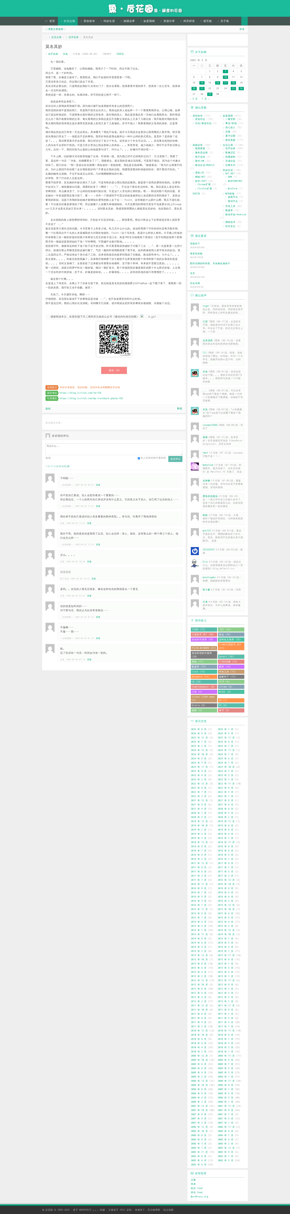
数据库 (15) (199, 666)
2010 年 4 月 (199, 1047)
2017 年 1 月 (199, 880)
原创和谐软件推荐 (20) (202, 655)
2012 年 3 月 (225, 997)
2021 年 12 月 (199, 800)
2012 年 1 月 (225, 1001)
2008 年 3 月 (225, 1097)
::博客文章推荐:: (55, 29)
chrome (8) (225, 686)
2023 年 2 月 (199, 779)
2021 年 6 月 (225, 804)
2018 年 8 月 (225, 846)
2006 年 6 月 (199, 1139)
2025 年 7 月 (199, 741)
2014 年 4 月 (199, 947)
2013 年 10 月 (199, 959)
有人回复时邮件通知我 (153, 457)
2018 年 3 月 (225, 854)
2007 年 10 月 (199, 1110)
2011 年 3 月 (225, 1022)
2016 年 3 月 (199, 901)
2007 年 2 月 (199, 1122)
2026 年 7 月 (225, 729)
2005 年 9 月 (225, 1152)
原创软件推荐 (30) (203, 639)
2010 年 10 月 (199, 1034)
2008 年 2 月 (199, 1101)
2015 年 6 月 (225, 917)
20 (194, 88)
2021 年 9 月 (225, 800)
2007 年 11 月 (226, 1106)
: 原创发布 (88, 21)
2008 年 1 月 (225, 1101)
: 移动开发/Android (234, 214)
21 (202, 88)
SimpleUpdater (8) (203, 686)
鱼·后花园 (47, 1209)
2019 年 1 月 (225, 838)
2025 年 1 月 (225, 746)
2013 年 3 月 (225, 972)
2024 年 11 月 (226, 750)
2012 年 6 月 (199, 993)
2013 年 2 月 (199, 976)
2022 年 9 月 (199, 788)
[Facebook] (232, 40)
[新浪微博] (193, 40)
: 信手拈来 (72, 37)
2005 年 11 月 (199, 1152)
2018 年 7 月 (199, 850)
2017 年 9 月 (225, 863)
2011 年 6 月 (199, 1018)
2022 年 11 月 (226, 783)
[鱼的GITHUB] (203, 40)
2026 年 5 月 (225, 733)
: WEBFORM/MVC (234, 181)
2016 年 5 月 (199, 896)
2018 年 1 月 (225, 859)
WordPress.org (199, 1196)
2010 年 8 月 (199, 1039)
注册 (193, 1180)
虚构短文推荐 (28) (230, 639)
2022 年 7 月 (199, 792)
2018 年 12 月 (199, 842)
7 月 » (205, 98)
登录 (242, 29)
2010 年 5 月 (225, 1043)
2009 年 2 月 (199, 1076)
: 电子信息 (198, 156)
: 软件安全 (229, 226)
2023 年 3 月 (225, 775)
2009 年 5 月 (225, 1068)
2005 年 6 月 (199, 1160)
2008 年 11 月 (226, 1081)
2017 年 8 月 (199, 867)
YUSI (122, 1209)
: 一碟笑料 (229, 119)
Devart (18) (226, 656)
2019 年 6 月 (225, 829)
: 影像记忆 (229, 152)
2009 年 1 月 (225, 1076)
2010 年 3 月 (225, 1047)
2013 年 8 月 (199, 963)
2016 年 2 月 (225, 901)
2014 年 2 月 (199, 951)
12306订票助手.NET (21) (230, 646)
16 (217, 82)
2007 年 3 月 (225, 1118)
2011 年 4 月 (199, 1022)
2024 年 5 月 (199, 758)
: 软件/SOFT (199, 181)
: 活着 (226, 131)
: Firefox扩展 (203, 188)
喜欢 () (114, 370)
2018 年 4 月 (199, 854)
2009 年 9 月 (225, 1060)
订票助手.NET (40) (203, 634)
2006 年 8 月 (199, 1135)
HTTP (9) (224, 681)
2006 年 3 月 (199, 1143)
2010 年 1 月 (225, 1051)
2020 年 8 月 (225, 808)
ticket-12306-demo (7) (203, 698)
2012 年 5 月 (225, 993)
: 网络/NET (199, 176)
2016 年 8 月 (225, 888)
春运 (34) (225, 634)
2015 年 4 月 (225, 921)
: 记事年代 (229, 165)
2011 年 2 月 (199, 1026)
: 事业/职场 (230, 123)
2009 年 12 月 (199, 1055)
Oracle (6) (198, 705)
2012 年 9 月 (225, 984)
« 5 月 (194, 98)
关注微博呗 (154, 1209)
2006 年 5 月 (225, 1139)
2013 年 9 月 (225, 959)
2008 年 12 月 (199, 1081)
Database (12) (200, 676)
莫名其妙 (53, 46)
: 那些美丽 (229, 140)
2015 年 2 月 (225, 926)
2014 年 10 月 (226, 934)
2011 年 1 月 (225, 1026)
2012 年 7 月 (225, 988)
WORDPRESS (89, 1209)
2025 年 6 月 (225, 741)
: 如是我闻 (147, 21)
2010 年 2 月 (199, 1051)
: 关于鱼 (223, 21)
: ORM (228, 176)
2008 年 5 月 (225, 1093)
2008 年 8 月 (199, 1089)
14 (202, 82)
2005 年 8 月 (199, 1156)
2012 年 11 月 (226, 980)
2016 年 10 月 (226, 884)
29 (209, 94)
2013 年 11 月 (226, 955)
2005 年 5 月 (225, 1160)
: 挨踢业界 (127, 21)
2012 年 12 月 (199, 980)
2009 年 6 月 (199, 1068)
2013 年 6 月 (199, 968)
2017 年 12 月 (199, 863)
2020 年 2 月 (225, 817)
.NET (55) (225, 629)
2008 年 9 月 (225, 1085)
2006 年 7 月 (225, 1135)
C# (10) (196, 681)
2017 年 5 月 (225, 871)
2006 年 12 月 (199, 1127)
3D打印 (196, 193)
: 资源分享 (167, 21)
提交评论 (175, 458)
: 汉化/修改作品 (202, 123)
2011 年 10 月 (199, 1009)
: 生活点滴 (68, 21)
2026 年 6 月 (199, 733)
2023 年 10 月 (226, 767)
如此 (48, 408)
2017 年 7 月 (225, 867)
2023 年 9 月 (199, 771)
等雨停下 (195, 243)
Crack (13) (198, 671)
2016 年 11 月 (199, 884)
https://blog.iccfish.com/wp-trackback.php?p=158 (91, 398)
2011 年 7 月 (225, 1014)
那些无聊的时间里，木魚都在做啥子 (210, 263)
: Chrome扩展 (203, 184)
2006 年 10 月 (199, 1131)
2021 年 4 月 (199, 808)
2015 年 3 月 (199, 926)
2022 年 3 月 (225, 792)
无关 (192, 273)
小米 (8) (197, 691)
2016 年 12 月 (226, 880)
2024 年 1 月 (225, 762)
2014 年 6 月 (199, 942)
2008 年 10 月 (199, 1085)
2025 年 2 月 (199, 746)
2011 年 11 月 (226, 1005)
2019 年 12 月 (199, 821)
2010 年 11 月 (226, 1030)
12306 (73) (198, 629)
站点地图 (168, 1209)
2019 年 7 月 (199, 829)
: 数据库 (228, 210)
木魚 (65, 54)
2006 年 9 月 (225, 1131)
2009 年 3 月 (225, 1072)
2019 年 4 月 (225, 834)
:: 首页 (50, 21)
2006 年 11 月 (226, 1127)
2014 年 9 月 (199, 938)
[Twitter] (222, 40)
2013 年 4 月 (199, 972)
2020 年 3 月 (199, 817)
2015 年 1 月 (199, 930)
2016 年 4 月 (225, 896)
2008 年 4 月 (199, 1097)
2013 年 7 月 (225, 963)
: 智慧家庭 (198, 148)
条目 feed (197, 1188)
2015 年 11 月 (199, 909)
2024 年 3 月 (199, 762)
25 (233, 88)
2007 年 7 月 (225, 1114)
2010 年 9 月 (225, 1034)
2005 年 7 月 (225, 1156)
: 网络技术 (229, 222)
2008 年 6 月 (199, 1093)
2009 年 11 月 (226, 1055)
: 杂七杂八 (229, 127)
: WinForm (231, 188)
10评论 (120, 54)
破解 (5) (197, 710)
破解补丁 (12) (227, 676)
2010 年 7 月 (225, 1039)
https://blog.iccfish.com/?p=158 (80, 392)
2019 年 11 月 (226, 821)
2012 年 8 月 (199, 988)
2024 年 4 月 (225, 758)
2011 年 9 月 (225, 1009)
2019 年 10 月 (199, 825)
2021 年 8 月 (199, 804)
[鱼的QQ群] (213, 40)
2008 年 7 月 (225, 1089)
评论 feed (197, 1192)
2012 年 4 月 (199, 997)
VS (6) (223, 705)
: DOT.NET (229, 173)
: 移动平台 (231, 201)
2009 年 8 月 (199, 1064)
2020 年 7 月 (199, 813)
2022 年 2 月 (199, 796)
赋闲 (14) (225, 666)
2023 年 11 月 (199, 767)
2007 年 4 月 (199, 1118)
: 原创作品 (198, 119)
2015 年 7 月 (199, 917)
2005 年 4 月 (199, 1164)
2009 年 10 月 (199, 1060)
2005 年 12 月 (226, 1148)
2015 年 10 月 (226, 909)
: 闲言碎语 (187, 21)
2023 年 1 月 (225, 779)
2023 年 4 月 (199, 775)
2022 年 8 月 (225, 788)
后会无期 (195, 283)
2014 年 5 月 (225, 942)
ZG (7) (223, 700)
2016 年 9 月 (199, 888)
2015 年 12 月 (226, 905)
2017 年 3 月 (199, 875)
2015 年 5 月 (199, 921)
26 (241, 88)
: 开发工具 (229, 206)
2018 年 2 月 (199, 859)
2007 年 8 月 (199, 1114)
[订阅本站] (242, 40)
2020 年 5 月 (225, 813)
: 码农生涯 (108, 21)
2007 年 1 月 (225, 1122)
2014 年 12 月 (226, 930)
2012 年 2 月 (199, 1001)
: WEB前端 (228, 193)
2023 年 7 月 (225, 771)
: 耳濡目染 (229, 161)
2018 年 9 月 (199, 846)
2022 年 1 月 (225, 796)
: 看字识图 (229, 135)
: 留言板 (206, 21)
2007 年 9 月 (225, 1110)
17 (225, 82)
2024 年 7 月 (225, 754)
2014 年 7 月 (225, 938)
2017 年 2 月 (225, 875)
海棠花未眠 (196, 253)
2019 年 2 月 (199, 838)
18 (233, 82)
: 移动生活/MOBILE (203, 165)
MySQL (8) (225, 691)
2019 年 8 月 (225, 825)
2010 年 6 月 (199, 1043)
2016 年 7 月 (199, 892)
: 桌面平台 (231, 197)
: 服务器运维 (200, 152)
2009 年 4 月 (199, 1072)
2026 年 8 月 (199, 729)
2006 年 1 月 (199, 1148)
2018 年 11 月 (226, 842)
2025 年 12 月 (199, 737)
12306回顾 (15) (228, 661)
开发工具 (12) (227, 671)
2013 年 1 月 (225, 976)
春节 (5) (224, 710)
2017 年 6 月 (199, 871)
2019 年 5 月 (199, 834)
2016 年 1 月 (199, 905)
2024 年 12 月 (199, 750)
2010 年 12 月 (199, 1030)
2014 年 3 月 (225, 947)
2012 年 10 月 (199, 984)
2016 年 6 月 (225, 892)
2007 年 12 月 (199, 1106)
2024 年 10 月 (199, 754)
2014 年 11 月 (199, 934)
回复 (98, 485)
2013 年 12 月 (199, 955)
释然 (179, 408)
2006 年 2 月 (225, 1143)
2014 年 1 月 (225, 951)
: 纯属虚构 (229, 156)
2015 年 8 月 (225, 913)
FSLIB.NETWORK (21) (204, 648)
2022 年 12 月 (199, 783)
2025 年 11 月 (226, 737)
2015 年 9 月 (199, 913)
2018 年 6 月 (225, 850)
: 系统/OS (198, 172)
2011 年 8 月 (199, 1014)
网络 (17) (198, 661)
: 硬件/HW (198, 161)
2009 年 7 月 (225, 1064)
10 (225, 77)
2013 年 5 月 (225, 968)
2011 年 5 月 (225, 1018)
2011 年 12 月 (199, 1005)
